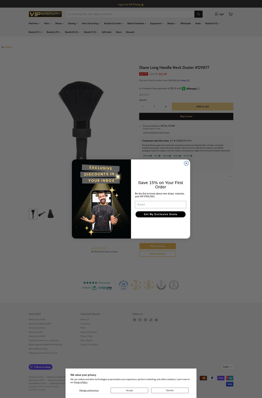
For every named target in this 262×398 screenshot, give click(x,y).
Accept (129, 390)
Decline (170, 390)
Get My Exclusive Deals (160, 214)
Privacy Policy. (81, 382)
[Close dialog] (186, 163)
